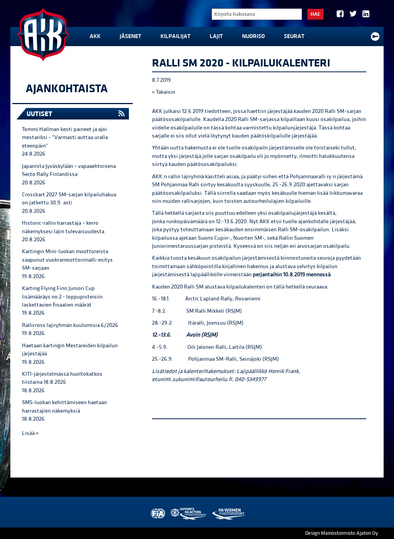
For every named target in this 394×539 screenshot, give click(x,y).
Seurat (294, 36)
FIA (157, 514)
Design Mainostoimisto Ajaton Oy (341, 533)
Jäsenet (130, 36)
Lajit (216, 36)
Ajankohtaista (67, 89)
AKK (95, 36)
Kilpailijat (175, 36)
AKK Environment (189, 514)
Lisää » (30, 433)
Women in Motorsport (228, 514)
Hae (316, 14)
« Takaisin (163, 92)
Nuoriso (253, 36)
